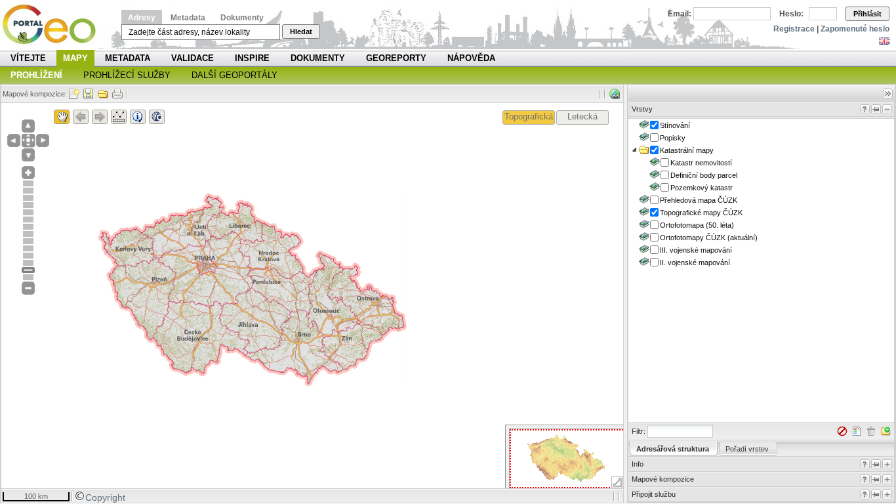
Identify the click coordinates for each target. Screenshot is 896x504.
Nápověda (471, 58)
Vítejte (28, 58)
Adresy (141, 17)
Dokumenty (242, 17)
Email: (679, 13)
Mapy (75, 58)
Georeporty (396, 58)
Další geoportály (234, 75)
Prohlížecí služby (127, 75)
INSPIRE (252, 58)
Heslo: (791, 13)
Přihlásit (867, 14)
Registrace (794, 28)
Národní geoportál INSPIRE (54, 24)
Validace (192, 58)
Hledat (301, 31)
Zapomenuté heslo (855, 28)
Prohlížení (36, 75)
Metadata (188, 17)
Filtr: (638, 431)
